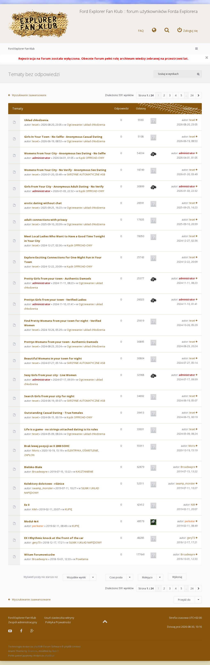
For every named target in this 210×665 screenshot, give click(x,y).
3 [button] (170, 95)
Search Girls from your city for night (49, 396)
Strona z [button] (145, 95)
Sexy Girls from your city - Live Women (50, 375)
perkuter (38, 526)
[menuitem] (154, 30)
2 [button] (164, 95)
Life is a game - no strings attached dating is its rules (61, 429)
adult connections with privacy (45, 220)
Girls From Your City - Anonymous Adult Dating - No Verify (64, 186)
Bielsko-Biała (33, 467)
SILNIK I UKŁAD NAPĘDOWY (85, 542)
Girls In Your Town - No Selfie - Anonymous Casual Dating (63, 137)
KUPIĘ (68, 509)
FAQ (141, 31)
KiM (34, 509)
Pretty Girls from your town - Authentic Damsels (57, 278)
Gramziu (32, 650)
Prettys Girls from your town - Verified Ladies (55, 299)
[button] (199, 95)
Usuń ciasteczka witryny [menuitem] (59, 618)
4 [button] (175, 95)
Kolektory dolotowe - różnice (44, 483)
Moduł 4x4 (31, 521)
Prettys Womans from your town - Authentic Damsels (61, 342)
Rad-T (55, 650)
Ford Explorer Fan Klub (21, 48)
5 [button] (181, 95)
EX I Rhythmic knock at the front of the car (53, 538)
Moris (35, 450)
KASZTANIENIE (84, 471)
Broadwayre (40, 471)
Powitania (82, 559)
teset (35, 124)
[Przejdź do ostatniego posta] (196, 120)
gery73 (36, 542)
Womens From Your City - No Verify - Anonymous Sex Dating (65, 170)
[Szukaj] (198, 73)
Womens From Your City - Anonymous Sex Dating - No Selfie (65, 153)
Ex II (27, 505)
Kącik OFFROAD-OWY (91, 158)
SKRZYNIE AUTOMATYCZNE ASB (86, 174)
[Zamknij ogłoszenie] (206, 57)
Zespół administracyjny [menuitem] (22, 622)
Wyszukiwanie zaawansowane (29, 95)
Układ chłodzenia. (36, 120)
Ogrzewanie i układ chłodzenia (86, 124)
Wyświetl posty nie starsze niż (55, 577)
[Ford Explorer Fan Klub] (39, 23)
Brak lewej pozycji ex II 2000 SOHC (47, 446)
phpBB (37, 646)
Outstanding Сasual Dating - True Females (53, 413)
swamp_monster (42, 488)
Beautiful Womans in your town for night (53, 358)
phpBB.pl (49, 655)
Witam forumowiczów (39, 554)
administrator (41, 158)
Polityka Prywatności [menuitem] (58, 622)
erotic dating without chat (43, 203)
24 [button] (192, 95)
